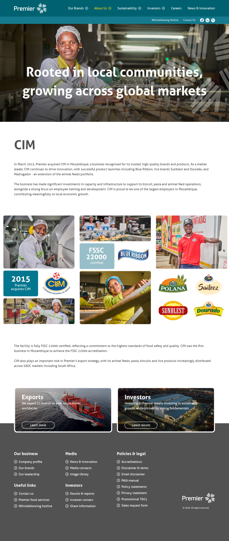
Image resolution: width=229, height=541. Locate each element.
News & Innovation (201, 8)
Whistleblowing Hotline (165, 20)
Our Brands (76, 8)
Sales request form (135, 505)
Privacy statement (134, 493)
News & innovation (83, 462)
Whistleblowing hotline (35, 506)
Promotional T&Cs (134, 499)
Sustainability (127, 8)
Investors (153, 8)
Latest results (141, 425)
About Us (100, 8)
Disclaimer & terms (135, 468)
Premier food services (34, 500)
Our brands (26, 468)
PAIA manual (130, 480)
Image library (79, 474)
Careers (176, 8)
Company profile (30, 462)
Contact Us (189, 20)
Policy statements (134, 487)
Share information (83, 506)
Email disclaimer (133, 474)
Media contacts (80, 468)
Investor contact (81, 500)
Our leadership (29, 474)
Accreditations (132, 462)
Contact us (26, 493)
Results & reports (82, 493)
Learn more (38, 425)
